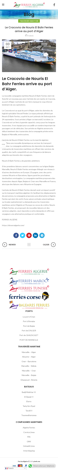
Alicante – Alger (29, 357)
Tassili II (28, 410)
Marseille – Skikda (28, 366)
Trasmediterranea (28, 415)
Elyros (28, 401)
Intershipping (29, 451)
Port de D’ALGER (29, 330)
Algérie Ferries (29, 427)
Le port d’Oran (29, 317)
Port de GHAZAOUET (28, 335)
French (10, 468)
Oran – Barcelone (29, 361)
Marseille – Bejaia (29, 375)
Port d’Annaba (29, 321)
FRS (28, 437)
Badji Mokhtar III (29, 392)
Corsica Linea (29, 432)
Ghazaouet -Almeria (29, 380)
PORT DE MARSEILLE (29, 340)
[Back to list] (29, 245)
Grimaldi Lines (29, 446)
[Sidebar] (3, 144)
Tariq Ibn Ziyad (29, 406)
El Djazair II (28, 397)
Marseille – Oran (29, 370)
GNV (29, 441)
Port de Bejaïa (29, 326)
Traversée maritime (29, 21)
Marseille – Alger (29, 352)
